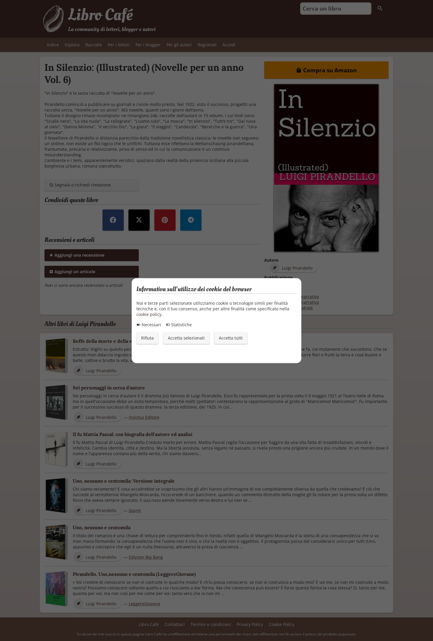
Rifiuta (147, 338)
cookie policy (148, 314)
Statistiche (181, 324)
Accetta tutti (231, 338)
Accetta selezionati (186, 338)
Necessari (151, 324)
